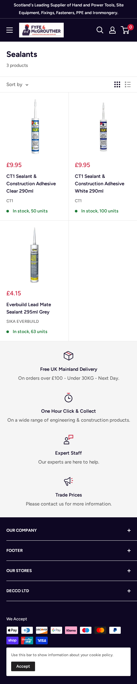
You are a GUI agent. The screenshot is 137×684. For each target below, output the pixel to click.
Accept (23, 666)
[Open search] (100, 30)
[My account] (112, 30)
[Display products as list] (128, 84)
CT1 (9, 200)
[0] (125, 30)
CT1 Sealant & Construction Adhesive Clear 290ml (31, 183)
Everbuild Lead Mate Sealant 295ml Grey (28, 308)
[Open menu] (9, 30)
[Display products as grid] (117, 84)
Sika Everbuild (22, 321)
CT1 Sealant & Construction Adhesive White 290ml (99, 183)
